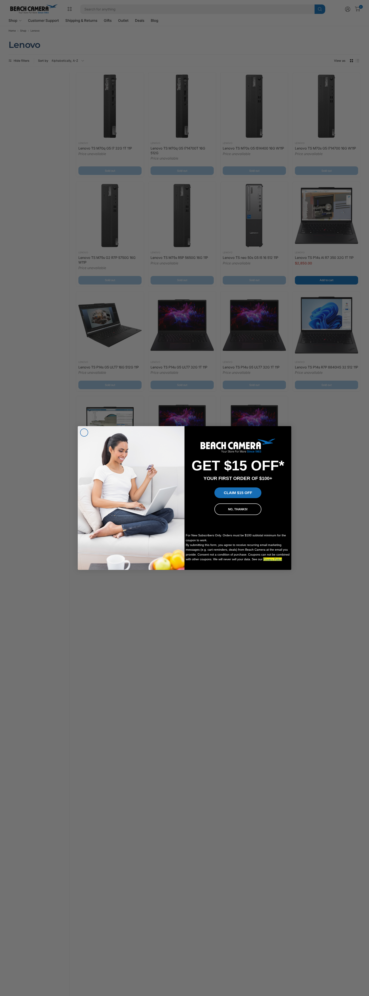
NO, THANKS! (238, 509)
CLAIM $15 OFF (238, 493)
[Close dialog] (84, 432)
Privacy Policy (272, 559)
